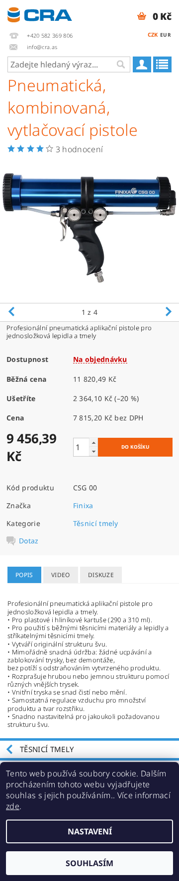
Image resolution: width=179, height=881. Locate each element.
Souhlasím (89, 863)
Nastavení (90, 831)
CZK (153, 34)
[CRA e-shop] (39, 13)
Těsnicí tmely (95, 523)
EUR (165, 34)
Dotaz (29, 540)
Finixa (83, 505)
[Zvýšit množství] (93, 442)
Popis (24, 575)
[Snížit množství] (93, 451)
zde (12, 806)
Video (60, 575)
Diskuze (101, 575)
